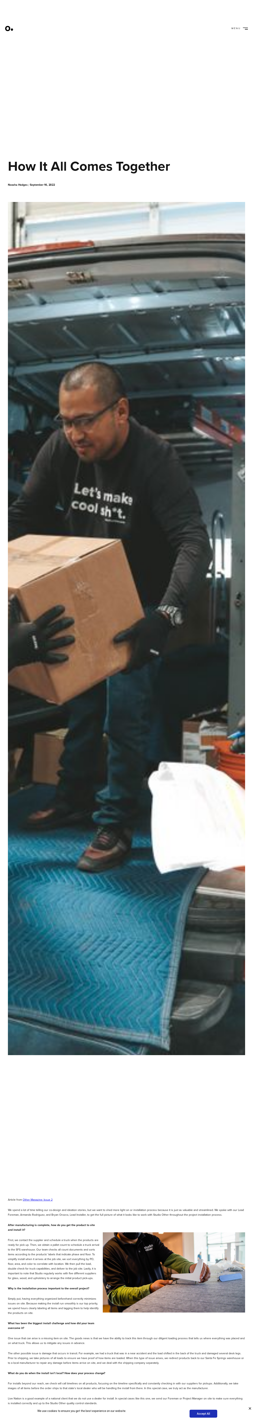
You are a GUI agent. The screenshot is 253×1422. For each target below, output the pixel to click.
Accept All (203, 1413)
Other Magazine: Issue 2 (38, 1199)
